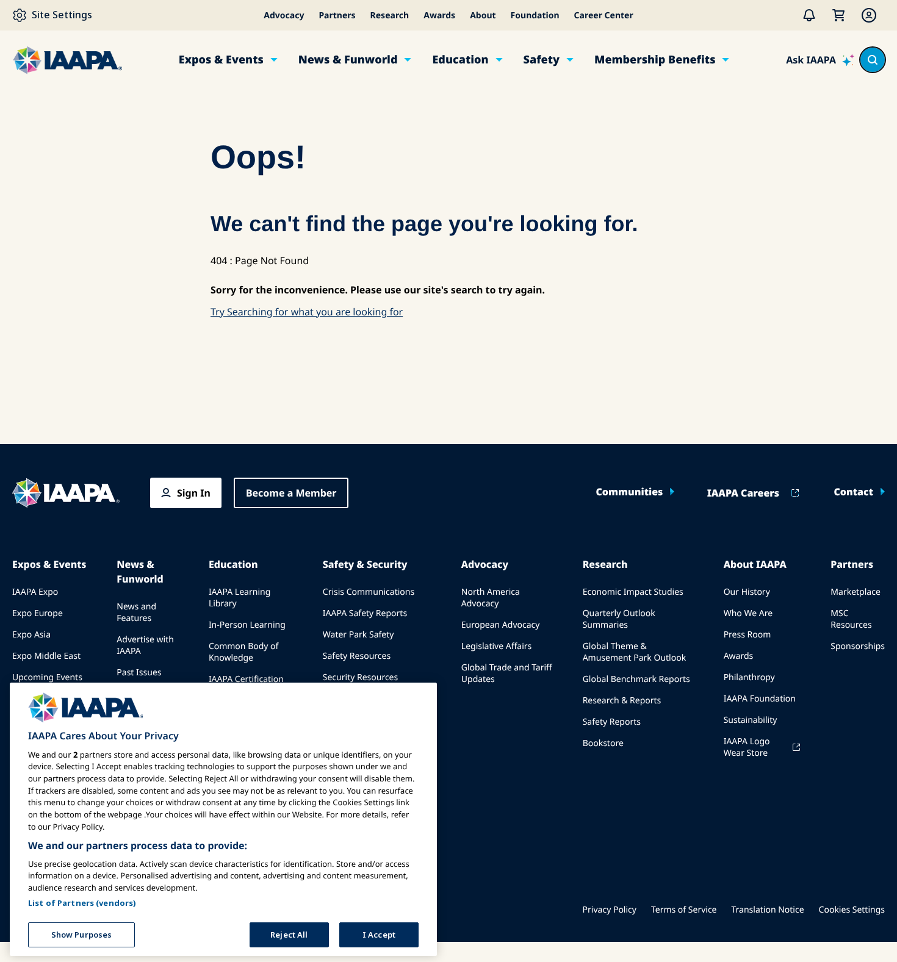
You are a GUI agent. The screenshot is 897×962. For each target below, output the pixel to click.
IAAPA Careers (743, 493)
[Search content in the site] (872, 60)
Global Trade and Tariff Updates (506, 673)
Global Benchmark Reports (636, 679)
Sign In (194, 493)
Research (389, 15)
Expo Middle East (46, 656)
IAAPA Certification (246, 679)
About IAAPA (755, 564)
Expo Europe (37, 613)
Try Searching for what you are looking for (307, 311)
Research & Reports (622, 700)
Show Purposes (81, 933)
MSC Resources (850, 619)
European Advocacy (500, 625)
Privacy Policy (609, 910)
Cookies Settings (852, 910)
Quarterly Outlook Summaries (619, 619)
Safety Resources (357, 656)
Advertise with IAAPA (145, 645)
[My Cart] (838, 15)
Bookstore (603, 743)
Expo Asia (31, 635)
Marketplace (855, 592)
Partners (337, 15)
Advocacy (284, 15)
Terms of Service (684, 910)
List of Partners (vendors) (82, 902)
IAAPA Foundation (760, 699)
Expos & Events (221, 59)
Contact (853, 492)
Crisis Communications (368, 592)
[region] (223, 819)
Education (460, 59)
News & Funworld (348, 59)
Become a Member (291, 493)
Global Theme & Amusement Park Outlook (634, 652)
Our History (747, 592)
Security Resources (360, 677)
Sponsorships (857, 646)
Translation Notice (768, 910)
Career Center (603, 15)
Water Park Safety (358, 635)
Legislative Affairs (496, 646)
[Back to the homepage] (66, 493)
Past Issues (139, 672)
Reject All (289, 933)
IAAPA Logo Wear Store (747, 747)
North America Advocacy (490, 597)
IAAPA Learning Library (239, 597)
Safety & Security (365, 564)
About (482, 15)
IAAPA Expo (35, 592)
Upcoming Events (47, 677)
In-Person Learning (247, 625)
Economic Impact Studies (633, 592)
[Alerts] (809, 15)
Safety (542, 59)
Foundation (535, 15)
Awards (439, 15)
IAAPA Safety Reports (365, 613)
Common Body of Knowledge (244, 652)
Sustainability (750, 720)
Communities (629, 492)
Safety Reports (612, 722)
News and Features (136, 612)
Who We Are (748, 613)
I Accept (378, 933)
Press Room (747, 635)
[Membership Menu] (869, 15)
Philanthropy (749, 677)
